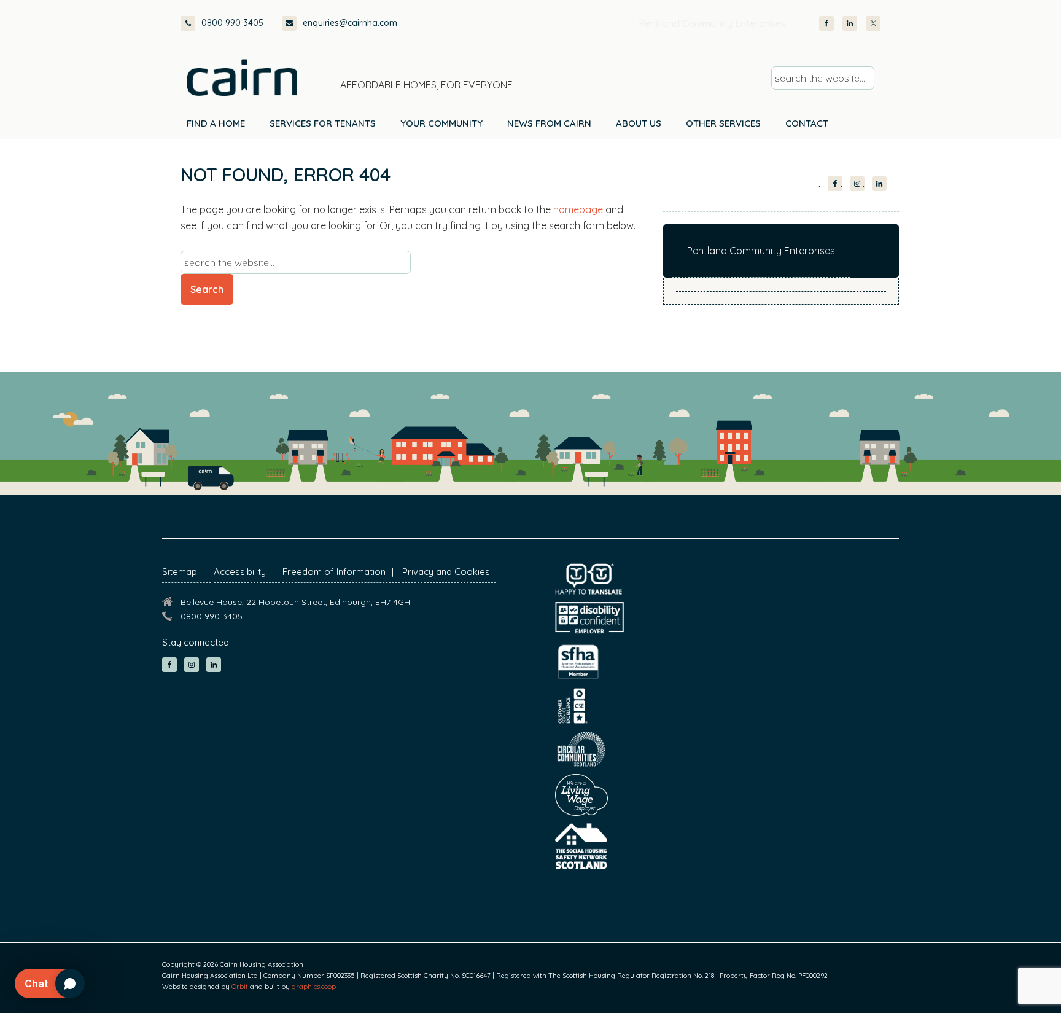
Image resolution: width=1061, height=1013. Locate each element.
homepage (578, 209)
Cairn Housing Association (242, 77)
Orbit (239, 986)
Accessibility (240, 571)
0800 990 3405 (232, 22)
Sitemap (179, 571)
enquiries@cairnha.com (350, 22)
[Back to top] (986, 981)
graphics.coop (314, 986)
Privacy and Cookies (446, 571)
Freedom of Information (334, 571)
